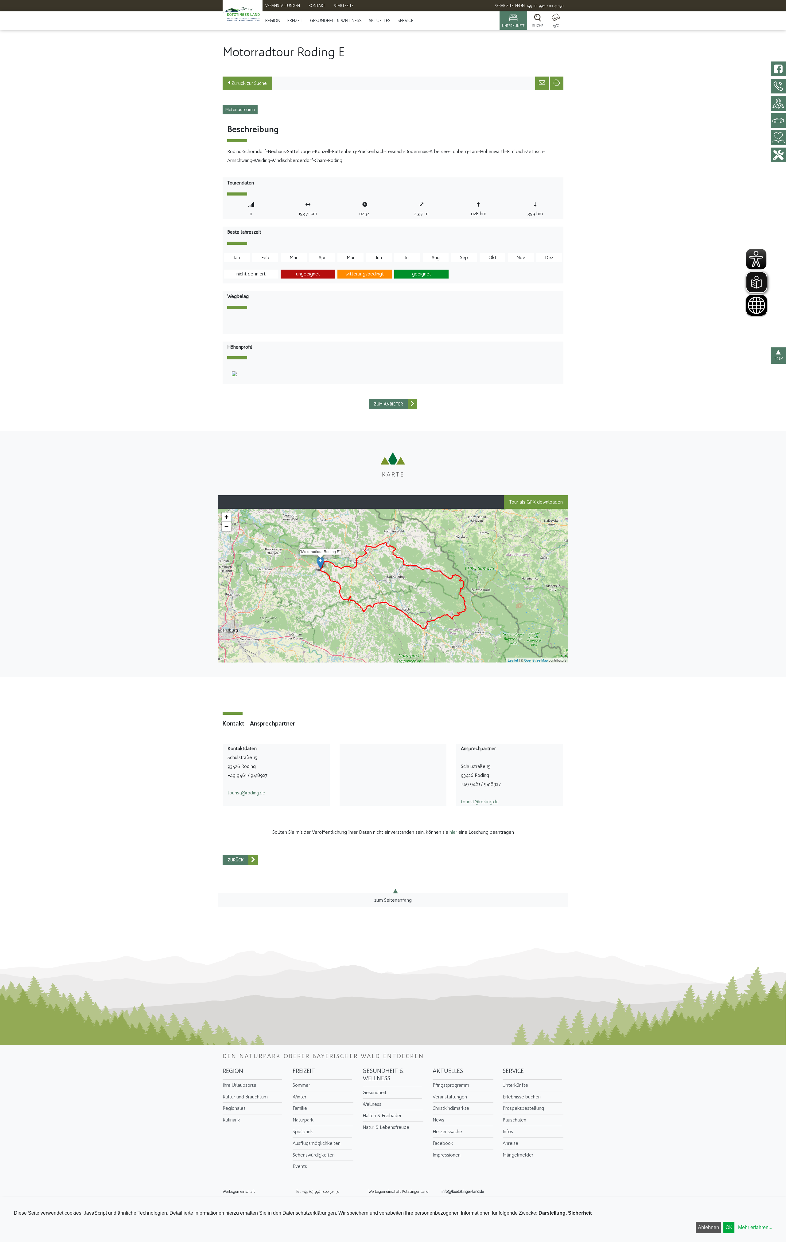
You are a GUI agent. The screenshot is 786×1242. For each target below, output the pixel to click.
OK (729, 1227)
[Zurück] (412, 404)
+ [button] (226, 517)
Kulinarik (231, 1120)
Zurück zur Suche (248, 83)
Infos (508, 1131)
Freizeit (295, 20)
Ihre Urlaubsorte (239, 1085)
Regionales (234, 1108)
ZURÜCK (235, 860)
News (438, 1120)
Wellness (372, 1104)
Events (300, 1166)
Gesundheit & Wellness (336, 20)
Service (405, 20)
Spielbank (303, 1131)
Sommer (301, 1085)
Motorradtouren (240, 109)
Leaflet (513, 660)
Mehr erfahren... (755, 1227)
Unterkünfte (515, 1085)
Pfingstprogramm (451, 1085)
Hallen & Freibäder (382, 1115)
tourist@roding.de (246, 793)
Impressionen (447, 1155)
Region (272, 20)
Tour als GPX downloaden (536, 502)
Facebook (443, 1143)
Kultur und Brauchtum (245, 1097)
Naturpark (303, 1120)
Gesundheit (375, 1092)
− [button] (226, 526)
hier (453, 832)
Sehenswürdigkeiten (314, 1155)
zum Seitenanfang (393, 900)
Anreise (510, 1143)
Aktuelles (379, 20)
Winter (299, 1097)
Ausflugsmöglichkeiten (316, 1143)
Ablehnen (708, 1227)
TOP (778, 359)
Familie (300, 1108)
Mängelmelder (518, 1155)
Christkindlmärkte (451, 1108)
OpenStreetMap (536, 660)
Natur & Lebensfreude (386, 1127)
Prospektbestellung (523, 1108)
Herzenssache (447, 1131)
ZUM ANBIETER (388, 404)
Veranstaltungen (450, 1097)
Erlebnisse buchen (522, 1097)
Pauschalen (514, 1120)
